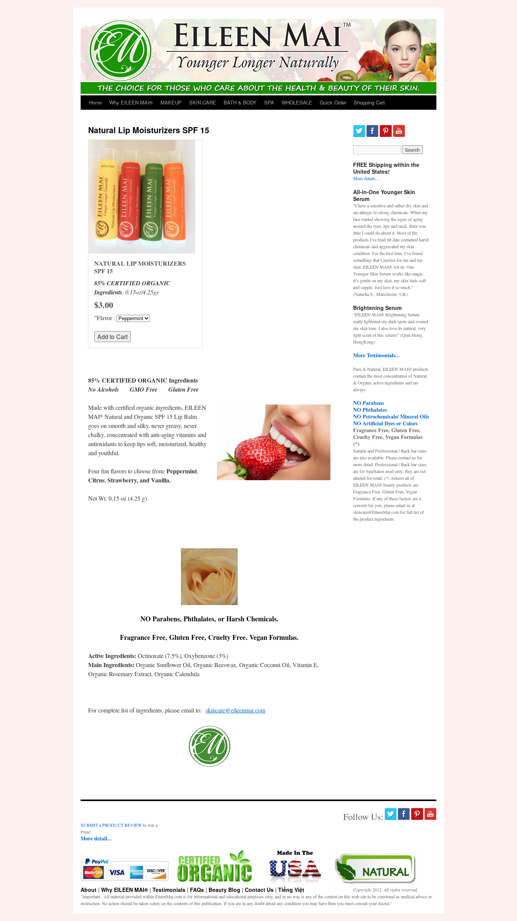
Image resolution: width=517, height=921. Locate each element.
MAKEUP (171, 102)
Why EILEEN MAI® (131, 102)
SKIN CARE (202, 102)
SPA (269, 102)
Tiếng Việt (291, 889)
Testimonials (169, 889)
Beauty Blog (224, 889)
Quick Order (333, 102)
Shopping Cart (369, 102)
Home (95, 102)
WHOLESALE (297, 102)
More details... (366, 178)
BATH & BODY (240, 102)
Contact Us (259, 889)
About (89, 889)
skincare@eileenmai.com (235, 710)
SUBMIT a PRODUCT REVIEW (111, 825)
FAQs (197, 889)
